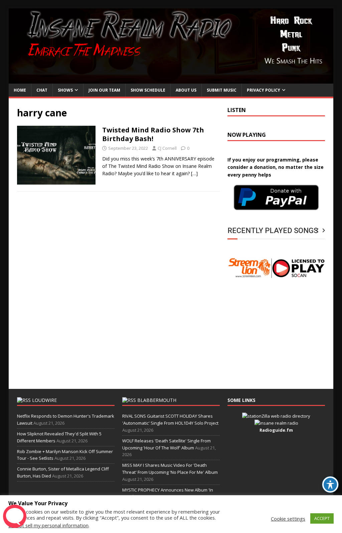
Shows (65, 90)
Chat (41, 90)
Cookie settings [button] (288, 519)
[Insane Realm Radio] (171, 80)
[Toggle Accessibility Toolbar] (330, 484)
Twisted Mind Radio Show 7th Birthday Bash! (153, 134)
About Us (186, 90)
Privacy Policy (263, 90)
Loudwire (44, 400)
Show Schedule (148, 90)
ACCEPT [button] (322, 518)
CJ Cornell (167, 148)
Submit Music (221, 90)
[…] (194, 173)
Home (20, 90)
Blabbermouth (156, 400)
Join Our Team (104, 90)
